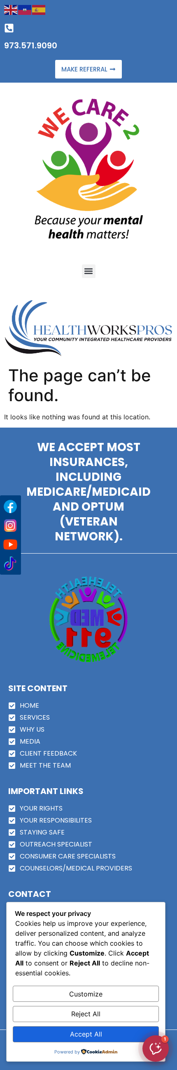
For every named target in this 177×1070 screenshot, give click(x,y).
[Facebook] (10, 506)
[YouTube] (10, 544)
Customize (85, 994)
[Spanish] (39, 9)
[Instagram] (10, 525)
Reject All (85, 1014)
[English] (11, 9)
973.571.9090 (30, 45)
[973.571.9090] (9, 28)
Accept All (86, 1034)
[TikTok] (10, 563)
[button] (88, 271)
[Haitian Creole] (25, 9)
